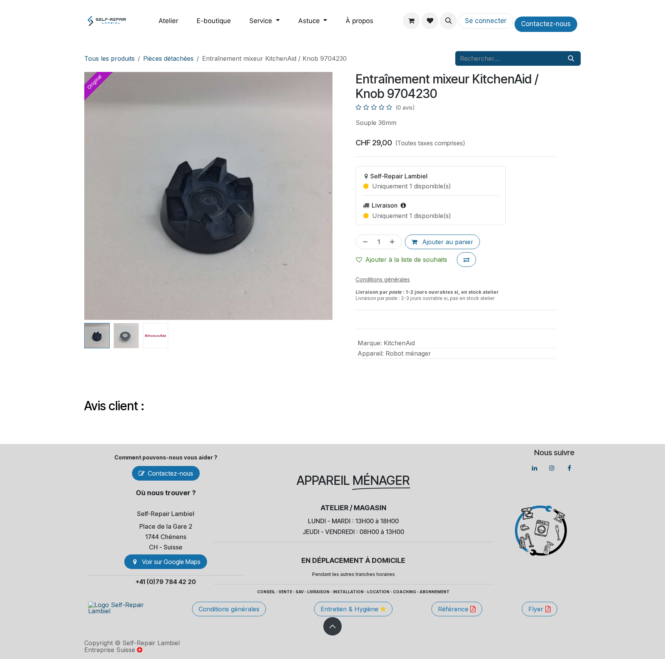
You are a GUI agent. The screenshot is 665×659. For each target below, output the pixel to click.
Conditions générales (229, 609)
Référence (454, 609)
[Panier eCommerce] (411, 20)
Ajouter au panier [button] (446, 242)
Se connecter (485, 21)
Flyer (536, 609)
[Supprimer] (363, 242)
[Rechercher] (571, 58)
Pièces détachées (168, 58)
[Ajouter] (393, 242)
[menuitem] (168, 21)
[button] (448, 20)
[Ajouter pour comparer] (466, 259)
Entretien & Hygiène (350, 609)
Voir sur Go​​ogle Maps (171, 562)
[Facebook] (569, 468)
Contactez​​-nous (546, 24)
